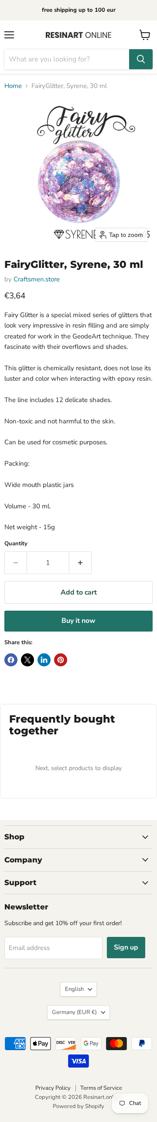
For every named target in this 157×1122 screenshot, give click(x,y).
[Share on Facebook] (10, 659)
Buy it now (78, 620)
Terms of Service (101, 1088)
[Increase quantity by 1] (80, 562)
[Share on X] (27, 659)
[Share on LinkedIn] (44, 659)
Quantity (15, 544)
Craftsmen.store (37, 279)
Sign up (126, 947)
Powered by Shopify (78, 1106)
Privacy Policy (53, 1088)
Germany (74, 1012)
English (74, 989)
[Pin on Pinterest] (60, 659)
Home (13, 86)
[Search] (141, 59)
